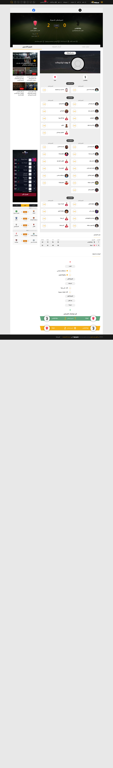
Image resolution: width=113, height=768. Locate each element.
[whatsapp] (34, 2)
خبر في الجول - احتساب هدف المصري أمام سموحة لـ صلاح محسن (31, 78)
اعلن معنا (58, 337)
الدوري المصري (43, 2)
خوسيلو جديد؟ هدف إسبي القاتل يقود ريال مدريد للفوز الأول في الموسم (26, 64)
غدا (17, 205)
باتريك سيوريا (34, 36)
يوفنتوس (90, 242)
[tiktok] (30, 2)
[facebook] (15, 2)
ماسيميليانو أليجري (76, 30)
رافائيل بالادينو (34, 30)
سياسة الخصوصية (66, 337)
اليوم (25, 205)
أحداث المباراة (56, 47)
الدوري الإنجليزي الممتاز (33, 230)
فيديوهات (65, 2)
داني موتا (34, 33)
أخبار (78, 2)
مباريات (72, 2)
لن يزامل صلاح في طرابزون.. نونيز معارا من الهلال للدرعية (19, 93)
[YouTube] (27, 2)
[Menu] (101, 2)
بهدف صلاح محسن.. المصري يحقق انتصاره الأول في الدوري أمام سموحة (32, 93)
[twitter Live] (21, 2)
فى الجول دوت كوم (95, 337)
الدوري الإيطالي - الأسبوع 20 (56, 20)
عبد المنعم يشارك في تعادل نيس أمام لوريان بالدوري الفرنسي (19, 78)
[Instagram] (24, 2)
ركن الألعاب (52, 2)
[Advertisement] (25, 123)
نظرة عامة (85, 47)
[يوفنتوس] (77, 23)
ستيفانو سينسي (61, 270)
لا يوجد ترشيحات (62, 62)
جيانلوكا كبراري (62, 275)
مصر (83, 2)
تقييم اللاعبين (27, 47)
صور (59, 2)
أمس (33, 205)
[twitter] (18, 2)
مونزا (91, 245)
